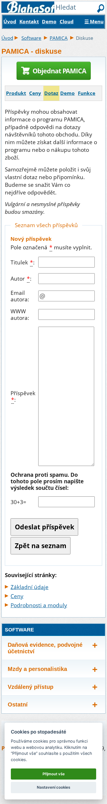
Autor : (21, 278)
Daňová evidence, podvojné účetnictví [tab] (45, 648)
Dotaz (51, 93)
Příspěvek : (23, 396)
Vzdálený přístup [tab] (30, 687)
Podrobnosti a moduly (39, 605)
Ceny (35, 93)
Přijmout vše (54, 774)
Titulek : (23, 262)
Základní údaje (30, 587)
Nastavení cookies (53, 787)
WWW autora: (20, 314)
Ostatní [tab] (18, 704)
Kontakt (29, 21)
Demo (49, 21)
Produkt (16, 93)
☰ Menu (94, 21)
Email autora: (20, 296)
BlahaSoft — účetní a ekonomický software (43, 8)
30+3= (18, 502)
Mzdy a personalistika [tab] (37, 669)
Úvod (9, 21)
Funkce (86, 93)
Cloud (67, 21)
